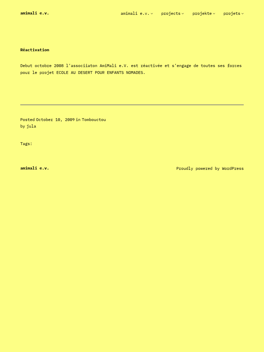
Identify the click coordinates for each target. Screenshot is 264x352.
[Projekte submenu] (214, 13)
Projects (170, 13)
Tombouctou (94, 119)
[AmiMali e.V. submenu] (152, 13)
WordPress (233, 168)
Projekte (202, 13)
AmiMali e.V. (34, 12)
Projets (231, 13)
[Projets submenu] (242, 13)
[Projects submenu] (183, 13)
